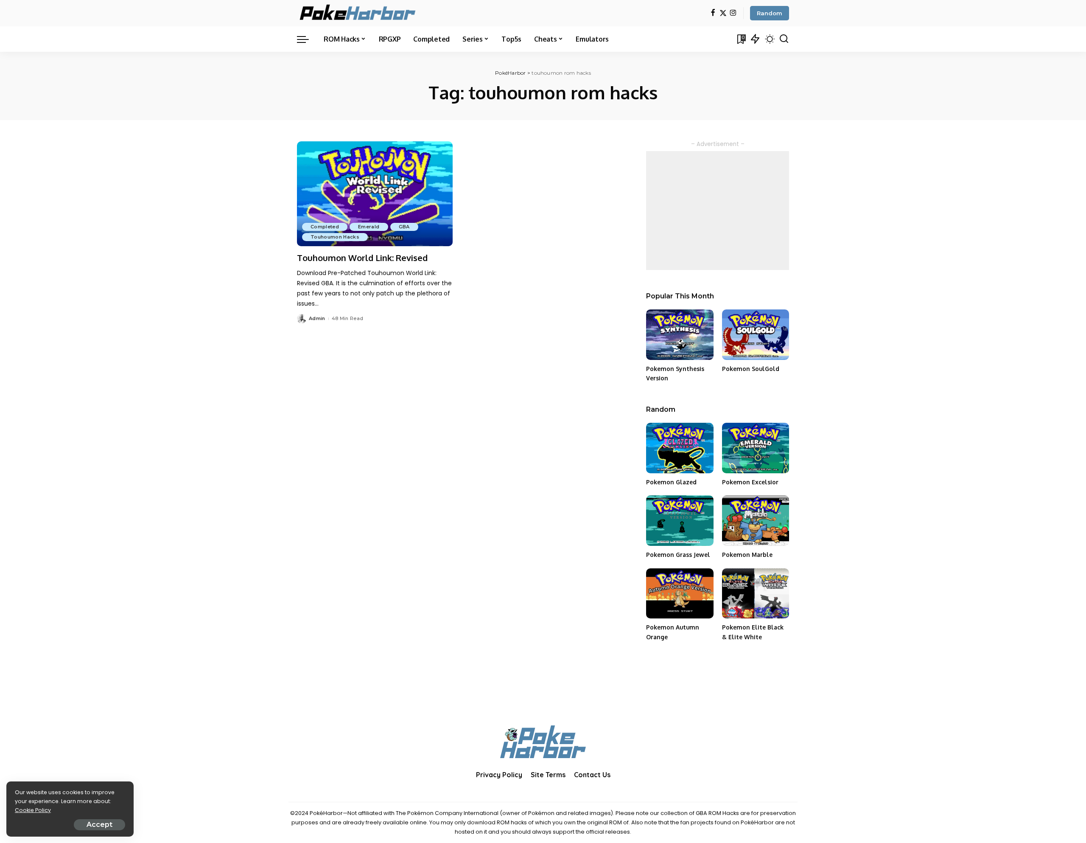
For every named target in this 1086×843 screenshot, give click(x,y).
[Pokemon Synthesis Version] (679, 334)
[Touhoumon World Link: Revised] (375, 194)
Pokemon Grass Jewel (678, 554)
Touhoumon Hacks (335, 237)
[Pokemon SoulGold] (755, 334)
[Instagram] (733, 13)
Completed (325, 227)
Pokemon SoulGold (750, 368)
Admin (317, 318)
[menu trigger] (307, 39)
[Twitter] (723, 13)
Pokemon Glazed (671, 482)
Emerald (368, 227)
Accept (99, 825)
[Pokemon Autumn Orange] (679, 593)
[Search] (784, 39)
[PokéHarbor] (358, 13)
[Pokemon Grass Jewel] (679, 520)
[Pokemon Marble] (755, 520)
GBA (404, 227)
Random (769, 13)
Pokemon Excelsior (750, 482)
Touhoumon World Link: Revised (362, 257)
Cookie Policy (33, 810)
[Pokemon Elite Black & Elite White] (755, 593)
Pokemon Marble (747, 554)
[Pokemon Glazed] (679, 448)
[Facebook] (713, 13)
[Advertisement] (717, 210)
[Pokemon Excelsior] (755, 448)
